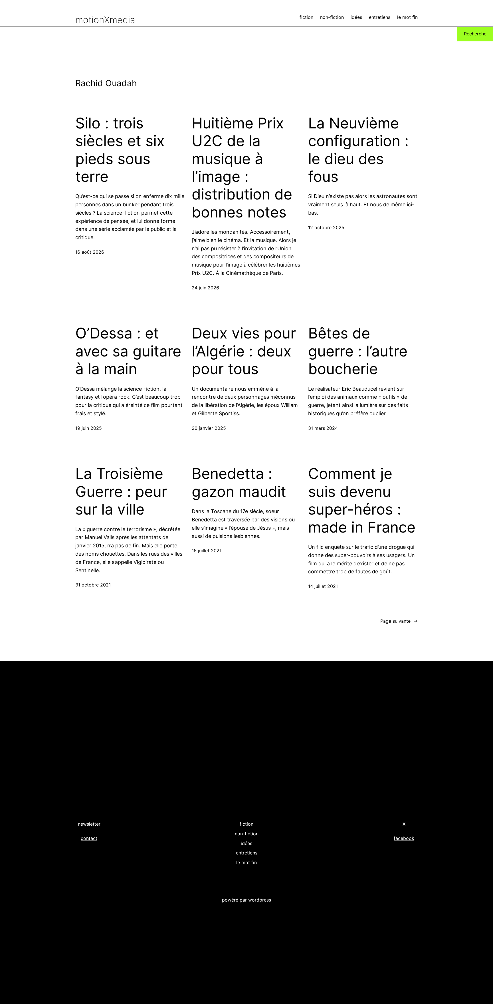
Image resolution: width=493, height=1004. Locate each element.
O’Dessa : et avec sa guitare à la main (128, 351)
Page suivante (399, 621)
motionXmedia (105, 19)
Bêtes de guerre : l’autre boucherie (357, 351)
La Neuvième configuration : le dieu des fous (358, 150)
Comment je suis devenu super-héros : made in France (361, 500)
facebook (404, 838)
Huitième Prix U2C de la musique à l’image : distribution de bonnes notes (242, 167)
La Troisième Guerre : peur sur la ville (121, 491)
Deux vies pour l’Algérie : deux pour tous (244, 351)
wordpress (259, 900)
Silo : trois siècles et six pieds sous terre (120, 150)
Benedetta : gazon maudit (239, 482)
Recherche (475, 34)
